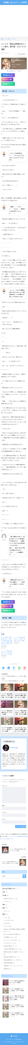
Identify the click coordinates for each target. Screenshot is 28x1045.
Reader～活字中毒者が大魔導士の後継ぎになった (14, 930)
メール (4, 812)
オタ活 (6, 923)
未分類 (5, 895)
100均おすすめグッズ (10, 898)
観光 (4, 908)
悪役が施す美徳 (9, 963)
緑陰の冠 (7, 968)
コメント (5, 785)
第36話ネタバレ (8, 75)
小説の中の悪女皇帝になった (12, 949)
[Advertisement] (14, 22)
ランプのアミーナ (9, 943)
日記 (4, 892)
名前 (4, 805)
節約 (4, 904)
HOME (15, 1036)
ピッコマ (3, 676)
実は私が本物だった (10, 946)
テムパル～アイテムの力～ (12, 940)
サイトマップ (9, 1039)
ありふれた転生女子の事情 (12, 934)
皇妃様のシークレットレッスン (13, 965)
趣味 (25, 676)
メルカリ (7, 901)
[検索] (24, 876)
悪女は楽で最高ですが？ (10, 888)
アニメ (6, 917)
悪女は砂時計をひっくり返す (15, 676)
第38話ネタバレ (8, 84)
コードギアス (8, 920)
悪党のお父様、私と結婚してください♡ (14, 953)
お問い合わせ (18, 1039)
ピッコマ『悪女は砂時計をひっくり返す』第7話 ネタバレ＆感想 (6, 652)
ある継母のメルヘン (10, 937)
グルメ (6, 911)
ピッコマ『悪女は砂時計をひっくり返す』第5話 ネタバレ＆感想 (19, 639)
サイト (4, 819)
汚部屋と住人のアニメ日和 (14, 2)
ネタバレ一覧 (7, 79)
